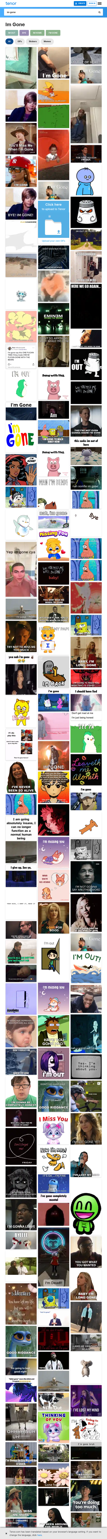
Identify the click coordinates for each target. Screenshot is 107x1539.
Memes (47, 41)
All (9, 41)
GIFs (20, 41)
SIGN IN (92, 3)
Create (81, 3)
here (39, 1535)
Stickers (33, 41)
